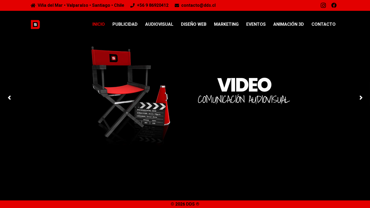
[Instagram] (323, 5)
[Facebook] (334, 5)
